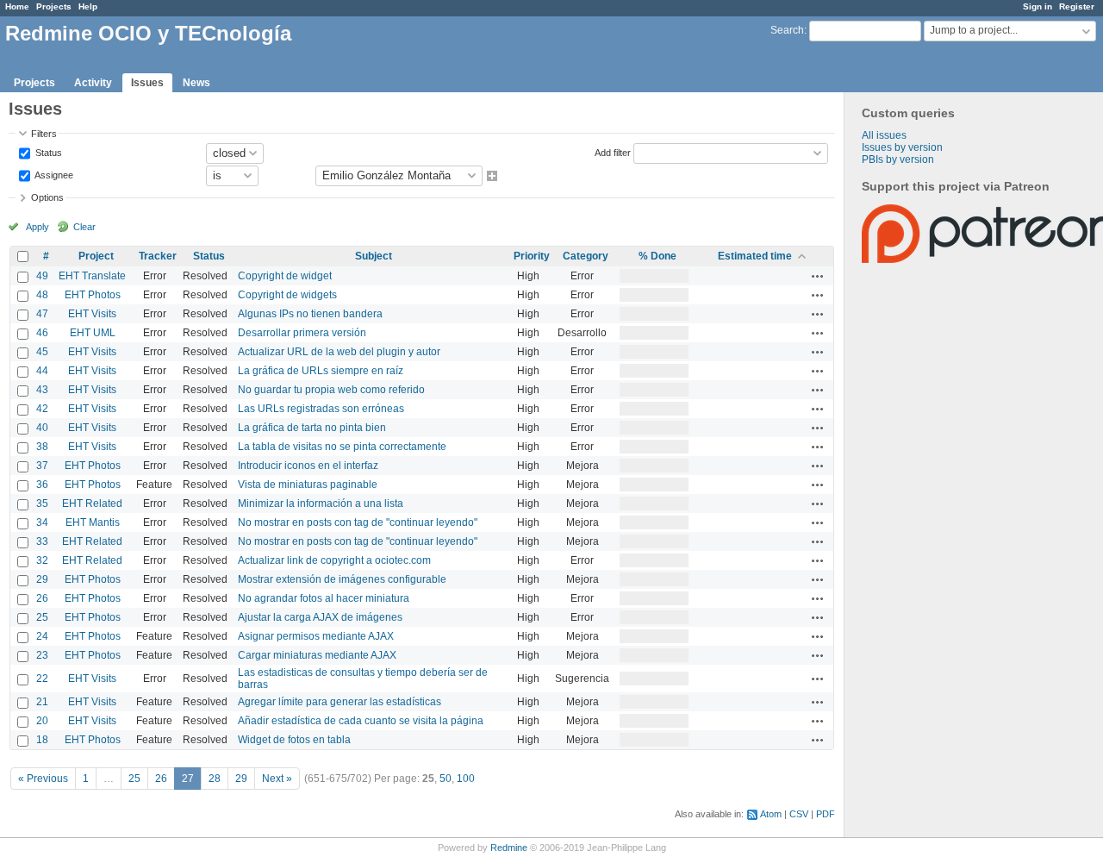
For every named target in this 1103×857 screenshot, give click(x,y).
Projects (54, 6)
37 (42, 466)
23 (42, 655)
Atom (771, 814)
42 (42, 409)
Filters (44, 133)
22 (42, 678)
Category (585, 256)
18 (42, 740)
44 (42, 371)
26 (42, 598)
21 (42, 702)
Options (47, 197)
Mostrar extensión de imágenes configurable (342, 579)
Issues (147, 83)
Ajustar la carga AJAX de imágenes (320, 617)
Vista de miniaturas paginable (307, 485)
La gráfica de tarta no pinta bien (312, 428)
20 (42, 721)
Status (47, 152)
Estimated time (755, 256)
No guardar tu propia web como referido (331, 390)
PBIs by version (898, 159)
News (196, 83)
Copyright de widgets (287, 295)
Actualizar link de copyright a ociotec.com (334, 560)
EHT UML (92, 333)
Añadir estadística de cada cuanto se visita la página (360, 721)
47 (42, 314)
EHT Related (92, 503)
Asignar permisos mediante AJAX (316, 636)
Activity (93, 83)
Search (787, 30)
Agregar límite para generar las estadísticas (339, 702)
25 (42, 617)
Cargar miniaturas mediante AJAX (317, 655)
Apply (37, 227)
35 (42, 503)
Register (1076, 6)
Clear (84, 227)
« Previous (43, 779)
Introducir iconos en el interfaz (308, 466)
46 (42, 333)
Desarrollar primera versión (302, 333)
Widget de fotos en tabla (294, 740)
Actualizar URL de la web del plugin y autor (339, 352)
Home (17, 6)
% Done (657, 256)
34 (42, 522)
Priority (532, 256)
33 (42, 541)
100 (466, 779)
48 (42, 295)
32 (42, 560)
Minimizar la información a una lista (320, 503)
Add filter (613, 152)
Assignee (53, 174)
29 (42, 579)
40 (42, 428)
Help (87, 6)
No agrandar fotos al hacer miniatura (323, 598)
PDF (825, 814)
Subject (373, 256)
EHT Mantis (92, 522)
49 (42, 276)
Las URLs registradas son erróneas (321, 409)
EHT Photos (93, 295)
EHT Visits (92, 314)
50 (445, 779)
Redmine (508, 847)
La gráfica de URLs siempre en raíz (320, 371)
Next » (277, 779)
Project (96, 256)
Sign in (1037, 6)
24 (42, 636)
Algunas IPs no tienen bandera (310, 314)
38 (42, 447)
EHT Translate (92, 276)
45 (42, 352)
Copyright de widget (285, 276)
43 (42, 390)
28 (215, 779)
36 (42, 485)
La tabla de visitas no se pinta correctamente (342, 447)
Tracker (158, 256)
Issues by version (902, 147)
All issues (884, 135)
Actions (818, 276)
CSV (798, 814)
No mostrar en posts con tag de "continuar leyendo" (357, 522)
